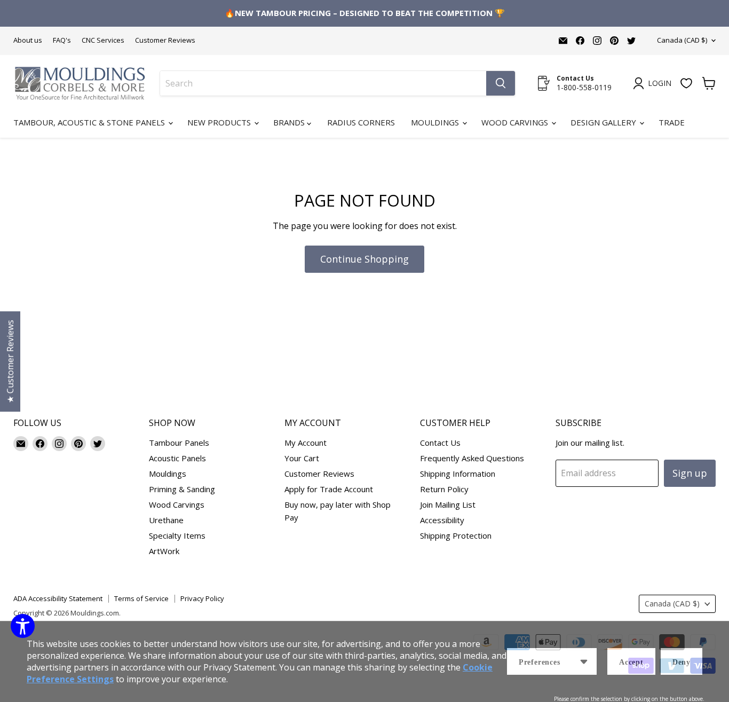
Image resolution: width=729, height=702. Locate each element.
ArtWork (164, 551)
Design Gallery (604, 122)
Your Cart (301, 458)
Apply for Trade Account (328, 489)
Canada (682, 40)
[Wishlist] (686, 83)
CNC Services (103, 40)
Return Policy (444, 489)
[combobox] (323, 83)
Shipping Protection (456, 535)
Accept (631, 662)
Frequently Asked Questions (472, 458)
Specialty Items (177, 535)
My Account (305, 442)
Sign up (689, 473)
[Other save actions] (584, 661)
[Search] (500, 83)
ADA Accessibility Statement (57, 598)
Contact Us (440, 442)
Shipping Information (457, 473)
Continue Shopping (364, 259)
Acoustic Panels (177, 458)
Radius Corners (361, 122)
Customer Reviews (165, 40)
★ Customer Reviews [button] (10, 361)
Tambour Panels (179, 442)
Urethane (166, 520)
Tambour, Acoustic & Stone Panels (90, 122)
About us (27, 40)
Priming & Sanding (182, 489)
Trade (672, 122)
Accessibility (442, 520)
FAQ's (62, 40)
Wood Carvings (515, 122)
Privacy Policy (202, 598)
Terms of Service (141, 598)
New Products (220, 122)
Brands (290, 122)
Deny (681, 662)
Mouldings (436, 122)
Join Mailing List (448, 504)
